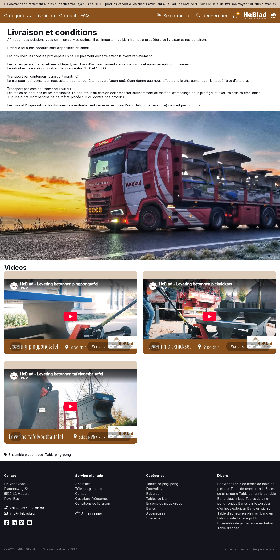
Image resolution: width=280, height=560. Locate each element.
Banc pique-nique (231, 498)
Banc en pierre (258, 508)
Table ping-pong (58, 455)
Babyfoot (153, 494)
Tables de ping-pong (162, 484)
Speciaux (153, 518)
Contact (67, 15)
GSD (74, 549)
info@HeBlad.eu (22, 513)
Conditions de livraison (92, 503)
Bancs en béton (250, 503)
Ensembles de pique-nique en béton (245, 523)
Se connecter (91, 514)
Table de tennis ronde (247, 489)
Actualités (82, 484)
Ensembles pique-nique (164, 503)
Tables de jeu (156, 498)
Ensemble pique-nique (26, 455)
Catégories (16, 15)
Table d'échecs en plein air (238, 513)
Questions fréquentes (91, 498)
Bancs (151, 508)
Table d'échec (228, 528)
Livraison (45, 15)
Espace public (247, 518)
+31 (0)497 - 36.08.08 (27, 508)
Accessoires (155, 513)
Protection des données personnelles (250, 549)
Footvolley (154, 489)
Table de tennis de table (257, 494)
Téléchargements (88, 489)
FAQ (85, 15)
